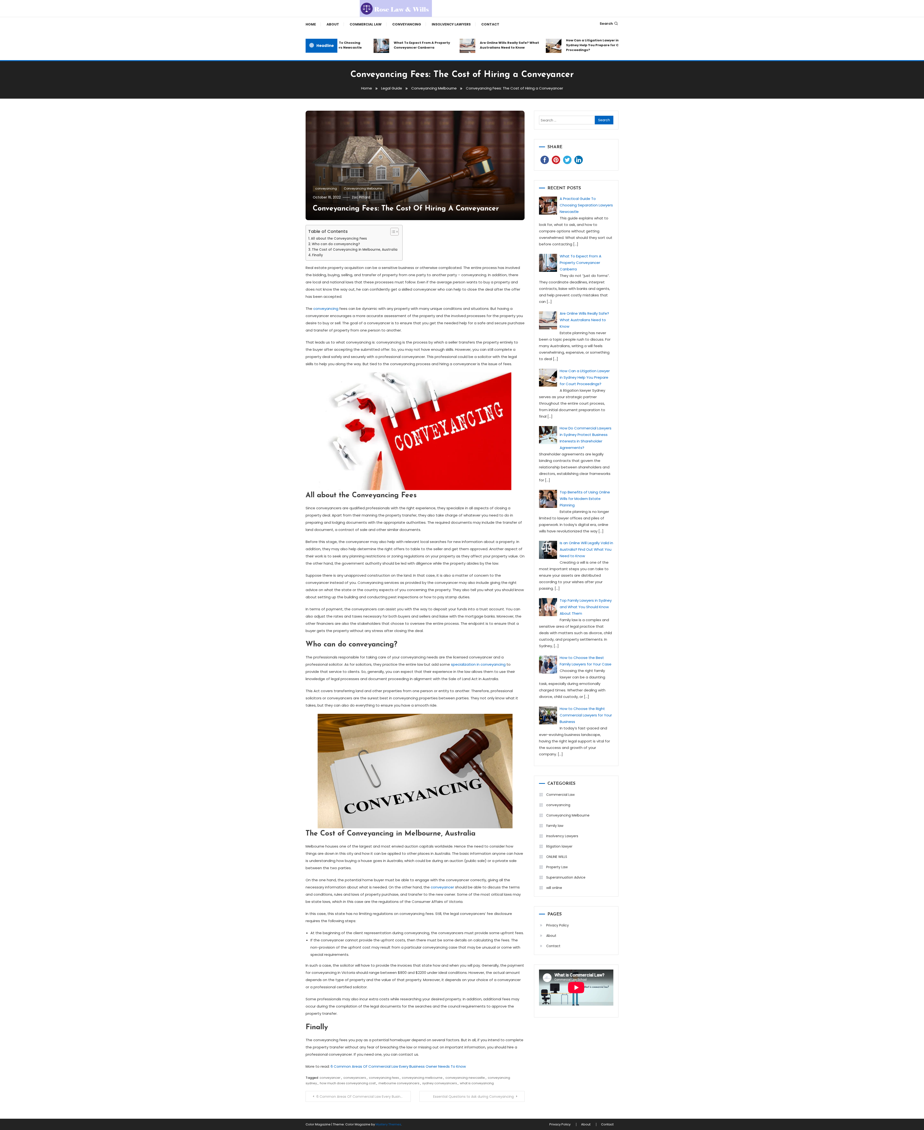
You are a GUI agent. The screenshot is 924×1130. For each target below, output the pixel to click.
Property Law (557, 867)
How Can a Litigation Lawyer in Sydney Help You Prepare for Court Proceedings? (560, 45)
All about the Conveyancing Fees (339, 238)
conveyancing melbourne (422, 1077)
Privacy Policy (557, 925)
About (333, 24)
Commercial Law (366, 24)
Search (606, 23)
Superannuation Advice (565, 877)
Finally (317, 255)
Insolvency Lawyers (451, 24)
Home (311, 24)
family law (554, 825)
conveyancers (354, 1077)
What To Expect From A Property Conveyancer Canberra (386, 45)
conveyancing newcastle (465, 1077)
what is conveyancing (477, 1083)
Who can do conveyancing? (336, 244)
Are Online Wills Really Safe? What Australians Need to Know (473, 45)
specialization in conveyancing (478, 664)
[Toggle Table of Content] (392, 232)
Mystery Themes (388, 1124)
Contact (490, 24)
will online (554, 887)
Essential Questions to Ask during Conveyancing (473, 1096)
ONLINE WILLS (556, 856)
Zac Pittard (361, 197)
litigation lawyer (559, 846)
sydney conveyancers (439, 1083)
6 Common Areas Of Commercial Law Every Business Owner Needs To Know (398, 1066)
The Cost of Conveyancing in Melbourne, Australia (355, 249)
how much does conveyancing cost (348, 1083)
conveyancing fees (384, 1077)
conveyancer (442, 887)
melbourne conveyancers (399, 1083)
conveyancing (406, 24)
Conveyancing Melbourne (363, 188)
